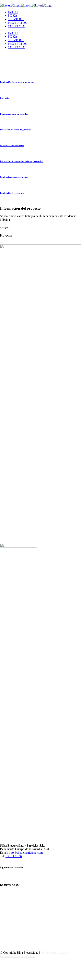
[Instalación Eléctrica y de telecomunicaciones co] (40, 893)
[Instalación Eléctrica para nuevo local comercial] (40, 901)
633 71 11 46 (14, 856)
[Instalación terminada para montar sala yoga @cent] (40, 917)
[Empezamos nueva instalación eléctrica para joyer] (40, 905)
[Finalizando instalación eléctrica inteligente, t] (40, 897)
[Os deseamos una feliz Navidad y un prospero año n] (40, 913)
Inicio (3, 101)
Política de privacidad (53, 952)
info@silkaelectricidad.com (26, 852)
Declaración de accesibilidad (17, 956)
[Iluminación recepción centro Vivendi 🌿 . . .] (40, 921)
